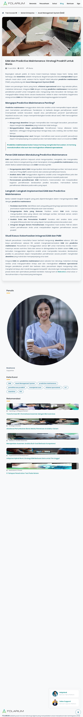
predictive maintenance (47, 383)
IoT (66, 387)
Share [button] (30, 68)
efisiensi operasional (53, 387)
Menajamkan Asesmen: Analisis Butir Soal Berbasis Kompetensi (30, 443)
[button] (78, 3)
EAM (9, 383)
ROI (21, 391)
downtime (11, 391)
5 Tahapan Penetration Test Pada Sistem (22, 473)
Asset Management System (25, 383)
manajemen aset (35, 387)
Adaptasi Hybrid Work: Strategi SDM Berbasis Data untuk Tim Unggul (33, 458)
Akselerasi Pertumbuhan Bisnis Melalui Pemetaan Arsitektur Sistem (32, 429)
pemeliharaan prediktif (16, 387)
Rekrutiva (61, 272)
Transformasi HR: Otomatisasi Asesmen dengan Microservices (30, 414)
